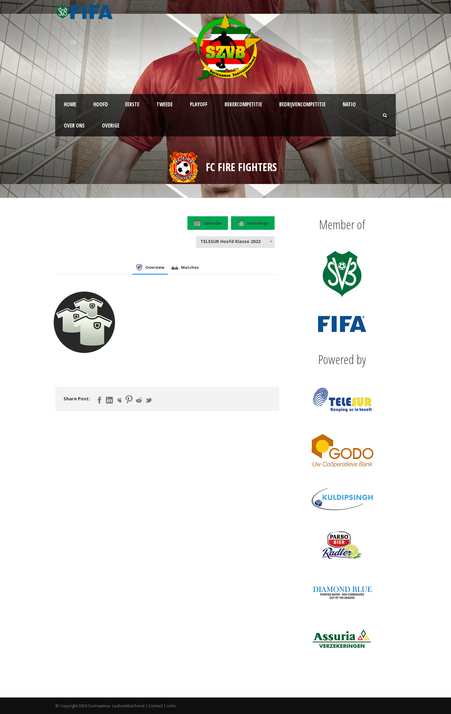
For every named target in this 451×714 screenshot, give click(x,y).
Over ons (74, 125)
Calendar (212, 223)
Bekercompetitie (243, 104)
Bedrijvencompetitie (302, 104)
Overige (110, 125)
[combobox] (235, 241)
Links (171, 705)
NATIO (349, 104)
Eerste (132, 104)
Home (70, 104)
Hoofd (100, 104)
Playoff (198, 104)
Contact (155, 705)
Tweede (164, 104)
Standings (257, 223)
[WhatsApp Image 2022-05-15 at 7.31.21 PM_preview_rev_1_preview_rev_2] (183, 166)
